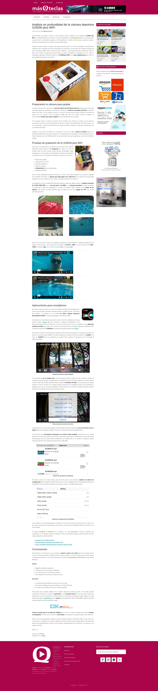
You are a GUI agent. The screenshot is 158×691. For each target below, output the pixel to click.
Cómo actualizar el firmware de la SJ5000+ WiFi (49, 542)
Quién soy (66, 650)
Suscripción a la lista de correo (72, 661)
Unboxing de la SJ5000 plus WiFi (44, 540)
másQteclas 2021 (82, 685)
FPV (45, 159)
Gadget (43, 635)
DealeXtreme (48, 598)
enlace (77, 328)
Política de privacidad (69, 657)
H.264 (61, 247)
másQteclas (47, 9)
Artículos (41, 634)
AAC (71, 247)
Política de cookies (69, 654)
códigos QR (45, 322)
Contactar (66, 664)
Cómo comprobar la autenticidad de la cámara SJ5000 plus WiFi (53, 544)
